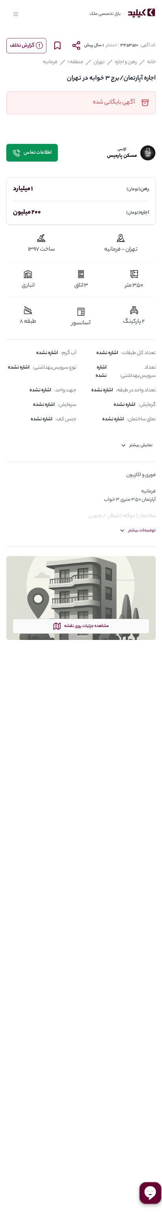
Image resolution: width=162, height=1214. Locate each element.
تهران (99, 62)
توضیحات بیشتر (142, 530)
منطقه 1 (75, 62)
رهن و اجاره (126, 62)
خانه (151, 62)
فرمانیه (50, 62)
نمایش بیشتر (141, 445)
